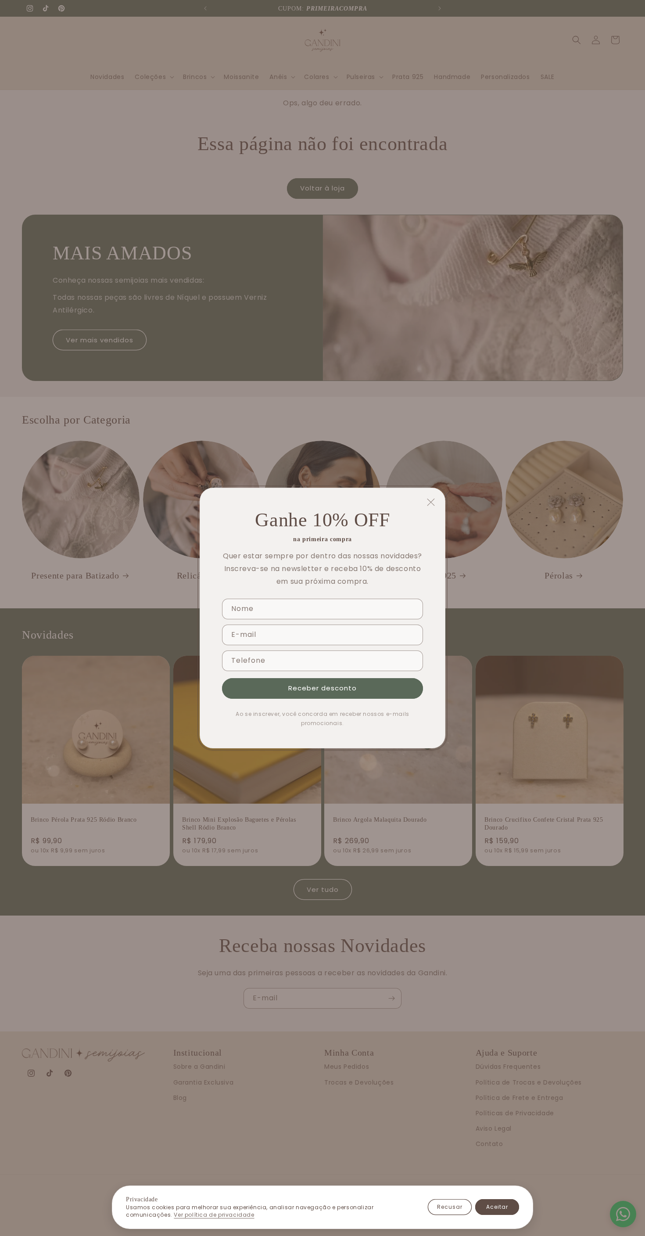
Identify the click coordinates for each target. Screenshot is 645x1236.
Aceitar (497, 1207)
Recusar (449, 1207)
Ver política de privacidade (214, 1214)
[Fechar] (431, 502)
